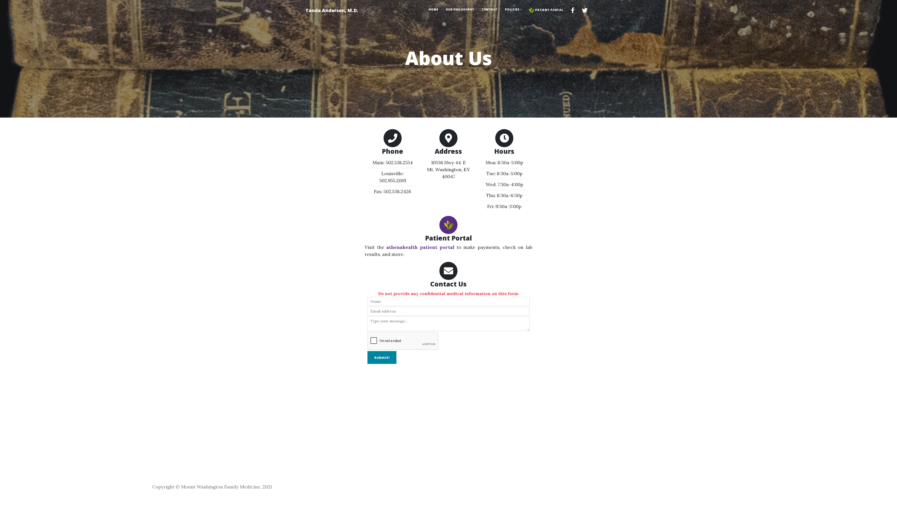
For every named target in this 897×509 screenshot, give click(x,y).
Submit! (382, 357)
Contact (490, 9)
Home (433, 9)
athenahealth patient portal (420, 247)
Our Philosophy (460, 9)
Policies (512, 9)
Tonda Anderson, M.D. (332, 10)
